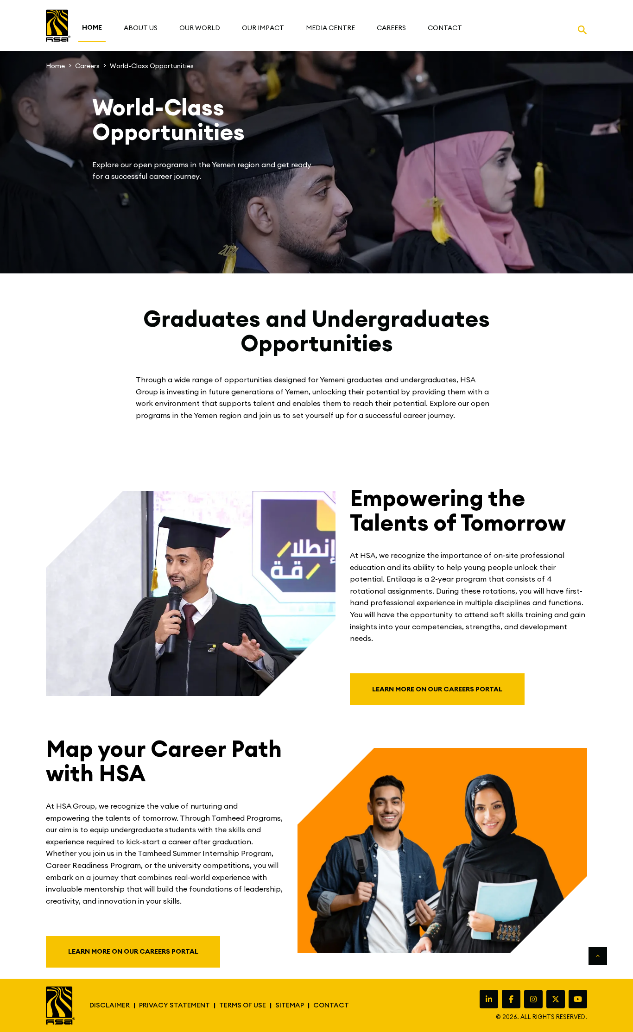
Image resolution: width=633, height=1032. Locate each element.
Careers (87, 66)
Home (55, 66)
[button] (140, 27)
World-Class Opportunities (152, 66)
